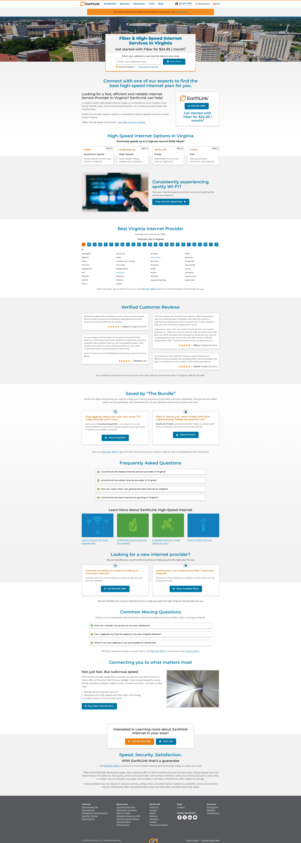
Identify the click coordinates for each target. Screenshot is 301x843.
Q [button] (172, 244)
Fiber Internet (88, 810)
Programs (154, 819)
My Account (212, 807)
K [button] (139, 244)
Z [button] (216, 244)
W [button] (205, 244)
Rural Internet (88, 819)
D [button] (100, 244)
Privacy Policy (192, 840)
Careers (153, 822)
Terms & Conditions (159, 825)
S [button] (183, 244)
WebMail (211, 810)
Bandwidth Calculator (127, 810)
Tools (151, 3)
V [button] (200, 244)
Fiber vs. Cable (123, 813)
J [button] (133, 244)
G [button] (117, 244)
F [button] (111, 244)
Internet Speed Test (126, 807)
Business (125, 3)
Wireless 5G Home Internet (94, 813)
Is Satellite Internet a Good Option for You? (166, 542)
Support (181, 807)
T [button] (188, 244)
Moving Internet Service (128, 819)
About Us (154, 807)
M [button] (150, 244)
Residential (110, 3)
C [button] (94, 244)
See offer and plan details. (132, 122)
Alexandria (155, 257)
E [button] (105, 244)
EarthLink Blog (124, 822)
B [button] (89, 244)
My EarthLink (213, 813)
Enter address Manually (148, 67)
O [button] (161, 244)
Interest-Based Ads (210, 840)
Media (152, 813)
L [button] (144, 244)
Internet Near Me (90, 807)
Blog (160, 3)
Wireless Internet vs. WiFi (128, 816)
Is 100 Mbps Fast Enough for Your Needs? (132, 542)
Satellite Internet (90, 816)
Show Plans (175, 61)
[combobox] (138, 62)
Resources (139, 3)
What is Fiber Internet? (200, 540)
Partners (154, 816)
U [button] (194, 244)
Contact (153, 810)
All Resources (123, 825)
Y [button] (211, 244)
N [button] (155, 244)
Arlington (120, 272)
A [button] (83, 244)
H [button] (122, 244)
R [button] (177, 244)
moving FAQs (192, 651)
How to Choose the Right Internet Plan (95, 542)
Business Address (126, 67)
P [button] (166, 244)
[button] (94, 812)
